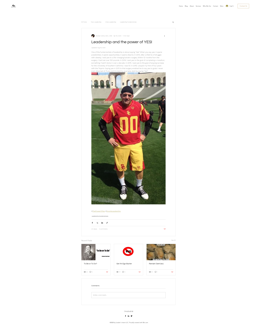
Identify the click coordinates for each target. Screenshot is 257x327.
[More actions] (164, 36)
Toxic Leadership (96, 22)
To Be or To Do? (90, 264)
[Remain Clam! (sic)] (161, 252)
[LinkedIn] (128, 316)
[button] (173, 22)
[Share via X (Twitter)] (97, 223)
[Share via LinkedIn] (102, 223)
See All (173, 240)
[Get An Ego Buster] (128, 252)
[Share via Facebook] (92, 223)
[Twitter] (132, 316)
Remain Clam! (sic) (156, 264)
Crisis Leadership (110, 22)
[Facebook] (125, 316)
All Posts (84, 22)
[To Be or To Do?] (95, 252)
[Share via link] (107, 223)
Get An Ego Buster (124, 264)
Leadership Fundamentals (128, 22)
